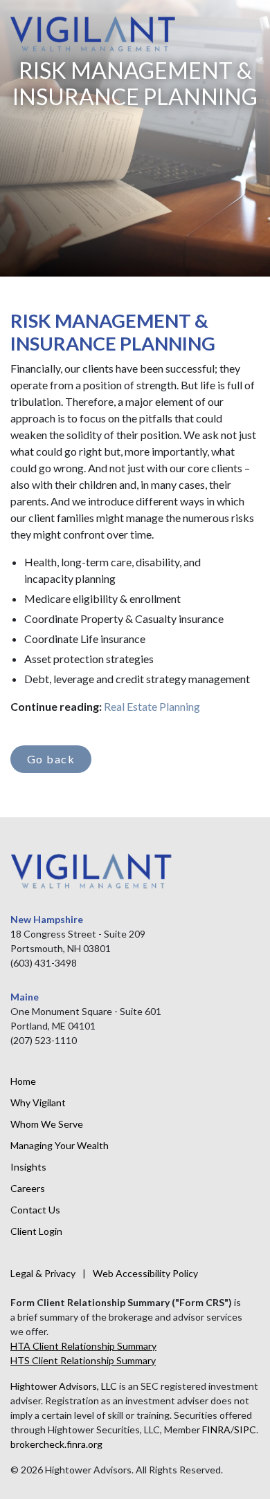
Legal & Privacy (42, 1273)
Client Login (36, 1231)
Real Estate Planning (152, 706)
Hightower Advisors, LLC (63, 1386)
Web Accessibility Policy (145, 1273)
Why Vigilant (38, 1102)
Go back (51, 758)
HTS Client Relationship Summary (83, 1360)
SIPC (245, 1429)
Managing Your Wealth (59, 1145)
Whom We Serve (46, 1124)
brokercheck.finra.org (56, 1444)
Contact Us (35, 1210)
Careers (27, 1188)
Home (23, 1081)
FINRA (216, 1429)
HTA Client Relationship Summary (83, 1346)
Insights (28, 1167)
